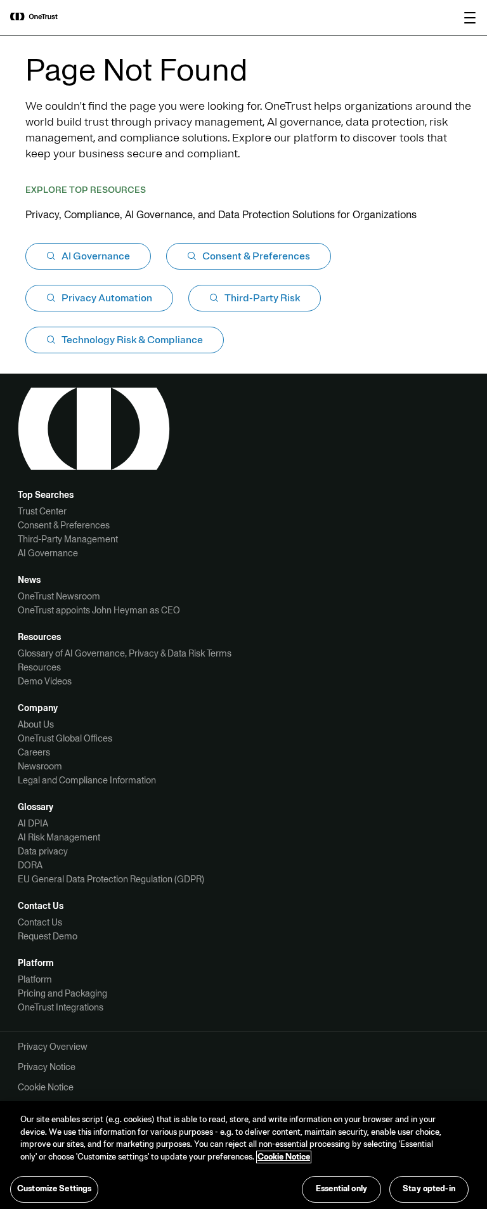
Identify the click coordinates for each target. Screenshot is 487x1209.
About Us (36, 724)
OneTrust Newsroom (59, 596)
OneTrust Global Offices (65, 738)
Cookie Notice (46, 1087)
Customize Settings (54, 1189)
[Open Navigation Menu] (469, 17)
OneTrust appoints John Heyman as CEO (99, 610)
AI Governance (48, 553)
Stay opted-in (429, 1189)
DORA (30, 865)
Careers (34, 752)
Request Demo (47, 936)
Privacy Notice (46, 1066)
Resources (39, 667)
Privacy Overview (53, 1046)
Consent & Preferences (64, 525)
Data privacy (43, 851)
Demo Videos (45, 681)
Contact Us (40, 922)
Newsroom (40, 766)
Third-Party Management (68, 539)
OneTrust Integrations (60, 1007)
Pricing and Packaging (62, 993)
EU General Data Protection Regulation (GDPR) (111, 879)
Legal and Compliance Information (87, 780)
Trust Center (42, 511)
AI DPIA (33, 823)
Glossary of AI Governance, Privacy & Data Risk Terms (124, 653)
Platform (35, 979)
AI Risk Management (59, 837)
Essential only (341, 1189)
